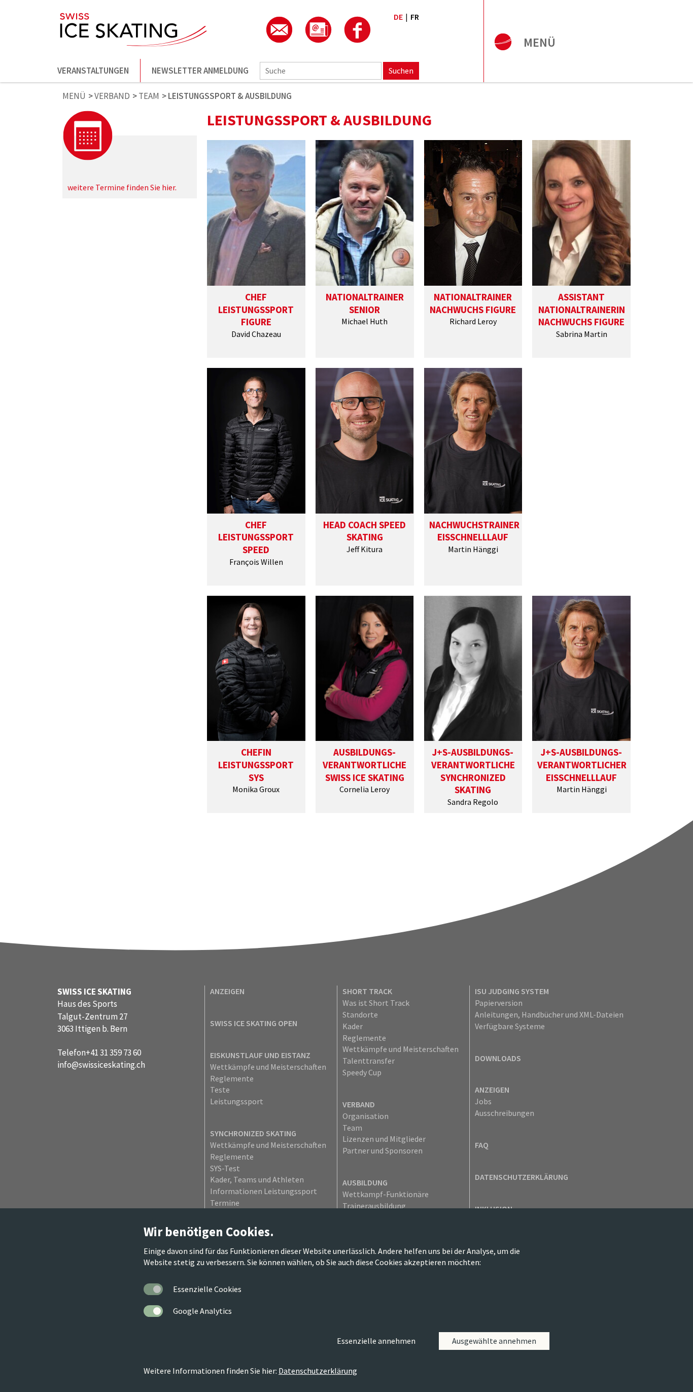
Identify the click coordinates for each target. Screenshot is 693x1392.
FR (414, 17)
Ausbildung (365, 1182)
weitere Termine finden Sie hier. (122, 187)
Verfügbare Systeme (510, 1026)
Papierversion (499, 1003)
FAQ (482, 1145)
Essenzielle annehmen (376, 1341)
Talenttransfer (368, 1061)
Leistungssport (236, 1101)
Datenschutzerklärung (521, 1177)
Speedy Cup (362, 1072)
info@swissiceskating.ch (101, 1064)
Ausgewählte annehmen (494, 1341)
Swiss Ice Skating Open (253, 1023)
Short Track (367, 991)
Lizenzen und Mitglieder (384, 1139)
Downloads (498, 1058)
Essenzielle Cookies (207, 1289)
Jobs (483, 1101)
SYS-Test (225, 1168)
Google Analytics (202, 1311)
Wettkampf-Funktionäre (385, 1194)
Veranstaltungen (93, 70)
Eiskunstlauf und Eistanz (260, 1055)
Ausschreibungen (504, 1113)
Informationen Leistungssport (263, 1191)
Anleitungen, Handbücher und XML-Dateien (549, 1014)
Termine (224, 1203)
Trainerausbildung (374, 1206)
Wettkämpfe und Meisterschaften (268, 1067)
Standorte (360, 1014)
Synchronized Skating (253, 1133)
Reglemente (232, 1078)
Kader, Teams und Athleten (257, 1179)
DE (398, 17)
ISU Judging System (512, 991)
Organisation (365, 1116)
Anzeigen (227, 991)
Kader (352, 1026)
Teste (220, 1089)
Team (352, 1128)
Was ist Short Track (375, 1003)
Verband (358, 1104)
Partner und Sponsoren (382, 1150)
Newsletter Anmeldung (200, 70)
